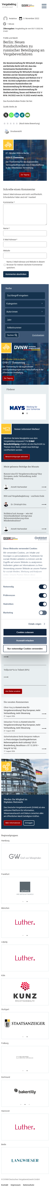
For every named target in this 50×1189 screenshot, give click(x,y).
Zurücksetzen (38, 335)
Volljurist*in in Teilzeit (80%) (16, 670)
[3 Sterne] (10, 123)
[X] (5, 115)
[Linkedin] (16, 115)
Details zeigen (34, 624)
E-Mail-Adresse (10, 239)
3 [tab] (29, 1104)
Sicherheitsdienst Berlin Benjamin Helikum (22, 736)
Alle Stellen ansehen (12, 691)
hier (30, 101)
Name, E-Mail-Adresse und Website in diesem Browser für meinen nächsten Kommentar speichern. (26, 265)
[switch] (43, 595)
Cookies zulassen (25, 632)
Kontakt (4, 1185)
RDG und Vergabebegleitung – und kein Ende (24, 496)
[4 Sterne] (13, 123)
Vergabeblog (9, 4)
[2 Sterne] (7, 123)
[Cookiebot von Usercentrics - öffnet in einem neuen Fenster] (35, 538)
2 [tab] (27, 413)
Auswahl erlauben (25, 640)
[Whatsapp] (11, 115)
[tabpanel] (25, 408)
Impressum (16, 1185)
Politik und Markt (10, 38)
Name (6, 228)
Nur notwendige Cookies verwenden (25, 648)
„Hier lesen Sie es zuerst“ (7, 7)
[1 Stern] (4, 123)
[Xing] (22, 115)
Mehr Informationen (12, 823)
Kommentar (9, 202)
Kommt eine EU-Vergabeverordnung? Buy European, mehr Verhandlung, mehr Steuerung (23, 476)
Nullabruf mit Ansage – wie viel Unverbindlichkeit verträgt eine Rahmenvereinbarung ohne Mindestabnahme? (18, 517)
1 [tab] (23, 413)
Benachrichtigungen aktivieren (16, 457)
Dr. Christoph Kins (18, 504)
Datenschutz (28, 1185)
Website (6, 250)
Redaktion (13, 18)
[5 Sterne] (16, 123)
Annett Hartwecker (19, 487)
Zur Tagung (25, 175)
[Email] (27, 115)
